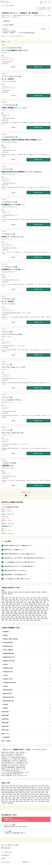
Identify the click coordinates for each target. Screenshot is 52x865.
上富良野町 (21, 608)
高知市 (39, 799)
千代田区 (15, 789)
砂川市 (42, 599)
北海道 (7, 5)
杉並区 (8, 790)
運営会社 (3, 858)
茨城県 (7, 787)
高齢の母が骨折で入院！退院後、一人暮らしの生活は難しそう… (14, 752)
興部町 (30, 613)
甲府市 (3, 794)
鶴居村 (46, 618)
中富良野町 (27, 608)
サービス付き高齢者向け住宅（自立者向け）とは (11, 770)
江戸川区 (32, 790)
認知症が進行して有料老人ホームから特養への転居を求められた (14, 763)
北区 (14, 790)
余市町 (24, 605)
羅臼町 (18, 620)
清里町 (45, 612)
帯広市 (20, 597)
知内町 (48, 600)
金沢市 (35, 792)
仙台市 (28, 785)
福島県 (47, 785)
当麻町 (46, 607)
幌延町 (31, 612)
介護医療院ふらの (8, 465)
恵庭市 (14, 600)
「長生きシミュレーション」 (7, 17)
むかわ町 (22, 615)
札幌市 (6, 785)
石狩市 (26, 600)
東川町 (13, 608)
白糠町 (3, 620)
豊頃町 (10, 618)
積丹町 (13, 605)
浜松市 (28, 794)
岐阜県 (14, 794)
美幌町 (34, 612)
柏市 (8, 789)
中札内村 (34, 616)
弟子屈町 (42, 618)
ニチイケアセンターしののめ (12, 334)
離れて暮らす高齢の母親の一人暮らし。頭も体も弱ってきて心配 (14, 775)
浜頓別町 (3, 612)
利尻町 (22, 612)
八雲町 (17, 602)
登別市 (11, 600)
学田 (7, 63)
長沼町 (48, 605)
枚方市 (29, 796)
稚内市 (47, 597)
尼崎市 (49, 796)
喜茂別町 (35, 604)
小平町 (23, 610)
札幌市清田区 (10, 593)
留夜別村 (28, 620)
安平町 (18, 615)
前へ (22, 495)
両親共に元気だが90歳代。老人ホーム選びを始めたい (12, 755)
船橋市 (2, 789)
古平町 (17, 605)
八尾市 (32, 796)
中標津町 (10, 620)
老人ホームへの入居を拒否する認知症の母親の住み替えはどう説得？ (15, 772)
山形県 (39, 785)
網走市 (35, 597)
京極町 (39, 604)
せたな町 (3, 604)
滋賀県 (2, 796)
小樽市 (6, 597)
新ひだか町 (4, 616)
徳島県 (13, 799)
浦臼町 (10, 607)
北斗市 (29, 600)
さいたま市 (37, 787)
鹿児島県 (47, 801)
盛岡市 (21, 785)
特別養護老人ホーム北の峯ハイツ (13, 204)
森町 (14, 602)
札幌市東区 (15, 592)
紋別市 (17, 599)
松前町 (41, 600)
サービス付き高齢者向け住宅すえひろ (15, 50)
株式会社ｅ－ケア (6, 52)
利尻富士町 (27, 612)
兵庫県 (39, 796)
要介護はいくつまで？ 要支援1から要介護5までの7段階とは (14, 757)
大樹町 (42, 616)
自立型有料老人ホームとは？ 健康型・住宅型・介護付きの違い (14, 758)
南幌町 (32, 605)
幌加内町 (16, 610)
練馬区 (22, 790)
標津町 (14, 620)
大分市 (35, 801)
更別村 (38, 616)
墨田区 (32, 789)
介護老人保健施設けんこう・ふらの (14, 108)
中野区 (5, 790)
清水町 (26, 616)
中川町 (11, 610)
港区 (21, 789)
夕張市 (27, 597)
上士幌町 (16, 616)
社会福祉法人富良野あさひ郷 (8, 174)
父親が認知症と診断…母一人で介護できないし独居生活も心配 (14, 760)
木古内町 (3, 602)
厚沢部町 (33, 602)
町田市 (39, 790)
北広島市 (22, 600)
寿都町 (11, 604)
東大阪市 (35, 796)
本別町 (13, 618)
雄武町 (38, 613)
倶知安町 (43, 604)
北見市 (24, 597)
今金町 (44, 602)
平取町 (29, 615)
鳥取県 (22, 797)
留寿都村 (31, 604)
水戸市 (11, 787)
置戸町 (11, 613)
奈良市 (9, 797)
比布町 (3, 608)
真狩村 (26, 604)
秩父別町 (23, 607)
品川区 (38, 789)
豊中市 (26, 796)
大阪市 (21, 796)
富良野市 (7, 600)
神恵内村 (9, 605)
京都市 (13, 796)
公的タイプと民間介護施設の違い (25, 32)
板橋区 (19, 790)
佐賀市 (13, 801)
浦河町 (36, 615)
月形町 (6, 607)
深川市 (3, 600)
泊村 (6, 605)
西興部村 (34, 613)
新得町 (23, 616)
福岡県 (43, 799)
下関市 (9, 799)
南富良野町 (32, 608)
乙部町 (37, 602)
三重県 (40, 794)
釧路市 (17, 597)
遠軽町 (19, 613)
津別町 (38, 612)
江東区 (35, 789)
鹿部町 (11, 602)
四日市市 (46, 794)
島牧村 (7, 604)
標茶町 (38, 618)
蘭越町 (19, 604)
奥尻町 (41, 602)
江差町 (25, 602)
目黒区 (41, 789)
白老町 (6, 615)
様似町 (40, 615)
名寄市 (24, 599)
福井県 (39, 792)
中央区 (18, 789)
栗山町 (3, 607)
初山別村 (34, 610)
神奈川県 (43, 790)
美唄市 (3, 599)
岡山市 (41, 797)
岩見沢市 (31, 597)
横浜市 (47, 790)
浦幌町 (24, 618)
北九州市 (47, 799)
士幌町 (11, 616)
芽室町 (30, 616)
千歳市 (34, 599)
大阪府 (17, 796)
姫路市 (46, 796)
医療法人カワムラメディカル (8, 110)
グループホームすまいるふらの (13, 433)
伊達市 (18, 600)
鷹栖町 (38, 607)
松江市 (33, 797)
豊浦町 (45, 613)
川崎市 (2, 792)
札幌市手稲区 (4, 593)
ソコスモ (3, 5)
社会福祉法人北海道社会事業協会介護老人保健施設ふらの (21, 140)
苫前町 (26, 610)
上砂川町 (40, 605)
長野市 (11, 794)
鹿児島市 (4, 803)
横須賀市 (10, 792)
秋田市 (35, 785)
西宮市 (2, 797)
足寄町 (17, 618)
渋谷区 (2, 790)
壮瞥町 (3, 615)
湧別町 (23, 613)
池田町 (6, 618)
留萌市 (39, 597)
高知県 (35, 799)
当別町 (33, 600)
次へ (30, 495)
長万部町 (21, 602)
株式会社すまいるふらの (7, 239)
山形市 (43, 785)
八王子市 (36, 790)
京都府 (10, 796)
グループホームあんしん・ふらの (13, 367)
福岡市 (2, 801)
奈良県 (6, 797)
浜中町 (34, 618)
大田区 (44, 789)
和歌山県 (14, 797)
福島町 (44, 600)
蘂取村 (39, 620)
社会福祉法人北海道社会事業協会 (9, 142)
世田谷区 (48, 789)
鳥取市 (26, 797)
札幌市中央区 (4, 592)
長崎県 (17, 801)
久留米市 (6, 801)
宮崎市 (43, 801)
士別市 (20, 599)
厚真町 (10, 615)
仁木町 (20, 605)
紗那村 (35, 620)
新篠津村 (37, 600)
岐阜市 (18, 794)
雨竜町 (27, 607)
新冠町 (33, 615)
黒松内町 (15, 604)
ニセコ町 (23, 604)
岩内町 (3, 605)
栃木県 (14, 787)
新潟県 (17, 792)
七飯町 (7, 602)
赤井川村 (28, 605)
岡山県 (37, 797)
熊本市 (28, 801)
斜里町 (42, 612)
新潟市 (20, 792)
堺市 (23, 796)
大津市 (6, 796)
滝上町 (26, 613)
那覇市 (11, 803)
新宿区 (23, 789)
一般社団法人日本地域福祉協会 (9, 81)
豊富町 (15, 612)
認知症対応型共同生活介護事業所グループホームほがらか (22, 172)
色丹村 (21, 620)
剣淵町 (43, 608)
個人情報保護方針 (5, 855)
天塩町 (42, 610)
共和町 (47, 604)
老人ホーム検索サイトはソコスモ (43, 9)
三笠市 (27, 599)
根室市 (31, 599)
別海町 (6, 620)
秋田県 (32, 785)
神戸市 (43, 796)
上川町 (10, 608)
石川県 (31, 792)
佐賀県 (10, 801)
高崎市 (29, 787)
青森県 (10, 785)
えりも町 (44, 615)
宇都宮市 (19, 787)
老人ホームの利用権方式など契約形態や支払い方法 (12, 773)
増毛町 (19, 610)
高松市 (24, 799)
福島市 (3, 787)
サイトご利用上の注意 (6, 852)
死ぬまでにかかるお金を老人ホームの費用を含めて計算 (13, 753)
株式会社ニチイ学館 (6, 336)
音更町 (8, 616)
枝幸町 (11, 612)
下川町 (47, 608)
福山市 (2, 799)
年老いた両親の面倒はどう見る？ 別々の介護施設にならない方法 (15, 762)
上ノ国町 (29, 602)
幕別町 (3, 618)
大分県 (32, 801)
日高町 (26, 615)
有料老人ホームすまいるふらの (12, 237)
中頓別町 (8, 612)
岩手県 (17, 785)
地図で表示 (25, 862)
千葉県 (45, 787)
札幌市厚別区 (44, 592)
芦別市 (6, 599)
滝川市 (38, 599)
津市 (44, 794)
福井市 (42, 792)
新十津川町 (14, 607)
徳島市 (17, 799)
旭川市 (10, 597)
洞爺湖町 (14, 615)
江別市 (10, 599)
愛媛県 (28, 799)
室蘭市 (13, 597)
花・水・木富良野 (8, 79)
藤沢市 (13, 792)
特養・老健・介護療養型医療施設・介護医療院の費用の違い (13, 767)
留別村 (32, 620)
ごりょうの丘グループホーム (12, 400)
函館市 (3, 597)
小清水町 (3, 613)
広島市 (48, 797)
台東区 (29, 789)
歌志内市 (46, 599)
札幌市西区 (38, 592)
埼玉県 (33, 787)
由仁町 (44, 605)
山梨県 (46, 792)
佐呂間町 (16, 613)
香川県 (21, 799)
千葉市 (48, 787)
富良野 (4, 63)
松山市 (32, 799)
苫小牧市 (43, 597)
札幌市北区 (10, 592)
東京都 (11, 789)
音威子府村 (7, 610)
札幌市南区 (33, 592)
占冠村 (36, 608)
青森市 (13, 785)
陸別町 (20, 618)
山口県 (6, 799)
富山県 (24, 792)
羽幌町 (30, 610)
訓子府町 (8, 613)
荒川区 (16, 790)
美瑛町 (17, 608)
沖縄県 (8, 803)
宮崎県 (39, 801)
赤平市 (13, 599)
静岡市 (25, 794)
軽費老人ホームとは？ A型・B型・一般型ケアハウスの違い (14, 768)
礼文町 (19, 612)
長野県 (7, 794)
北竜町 (31, 607)
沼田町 (34, 607)
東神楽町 (42, 607)
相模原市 (6, 792)
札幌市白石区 (21, 592)
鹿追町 (19, 616)
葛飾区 (28, 790)
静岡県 (22, 794)
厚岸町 (31, 618)
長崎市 (21, 801)
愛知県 (32, 794)
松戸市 (5, 789)
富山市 (28, 792)
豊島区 (11, 790)
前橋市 (26, 787)
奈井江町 (36, 605)
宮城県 (25, 785)
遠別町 (38, 610)
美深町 (3, 610)
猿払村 (45, 610)
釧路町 (27, 618)
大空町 (42, 613)
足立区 (25, 790)
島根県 (30, 797)
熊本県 (25, 801)
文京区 (26, 789)
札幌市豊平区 (27, 592)
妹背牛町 (19, 607)
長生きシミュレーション (6, 36)
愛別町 (6, 608)
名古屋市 (36, 794)
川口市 (41, 787)
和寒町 (40, 608)
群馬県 (23, 787)
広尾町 (45, 616)
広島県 (45, 797)
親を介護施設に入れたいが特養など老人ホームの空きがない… (14, 765)
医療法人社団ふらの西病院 (8, 468)
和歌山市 (18, 797)
